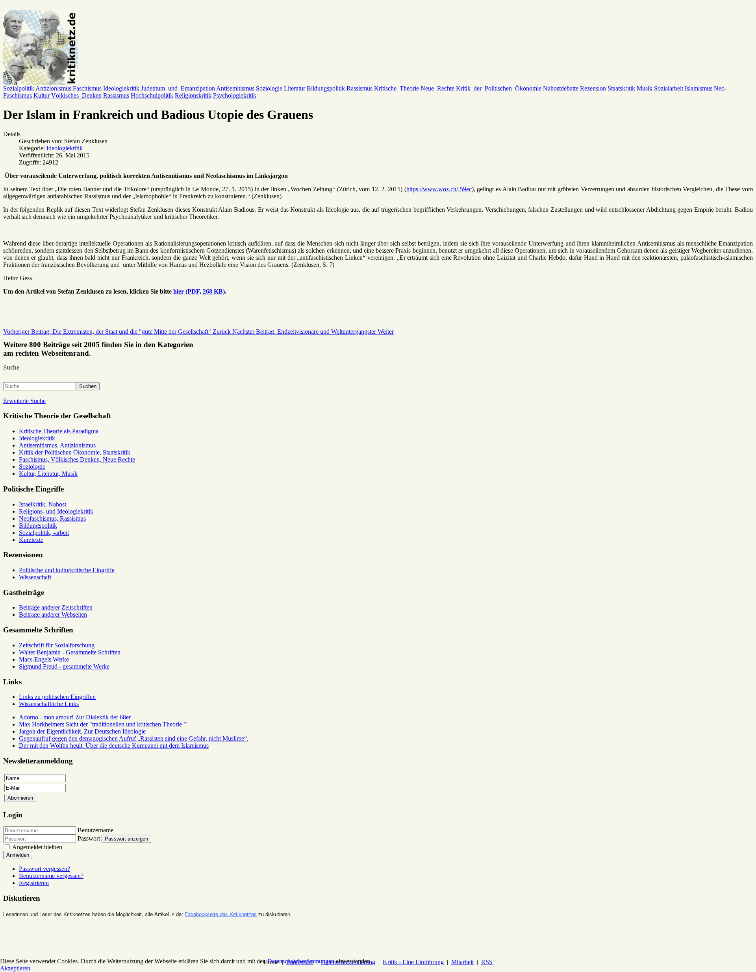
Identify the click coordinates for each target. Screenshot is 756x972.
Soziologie (269, 88)
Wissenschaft (35, 577)
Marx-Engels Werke (44, 659)
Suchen (87, 386)
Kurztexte (31, 539)
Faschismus (87, 88)
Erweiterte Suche (24, 400)
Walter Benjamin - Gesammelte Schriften (69, 652)
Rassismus (359, 88)
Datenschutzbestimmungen (300, 961)
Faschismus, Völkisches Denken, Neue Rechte (77, 459)
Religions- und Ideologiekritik (56, 511)
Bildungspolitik (326, 88)
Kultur (41, 95)
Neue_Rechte (437, 88)
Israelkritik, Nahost (42, 504)
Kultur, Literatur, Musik (48, 473)
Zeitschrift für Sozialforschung (56, 645)
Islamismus (698, 88)
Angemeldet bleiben (37, 847)
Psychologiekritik (234, 95)
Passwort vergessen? (44, 868)
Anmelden (17, 855)
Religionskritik (193, 95)
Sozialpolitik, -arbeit (44, 532)
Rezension (593, 88)
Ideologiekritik (121, 88)
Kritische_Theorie (396, 88)
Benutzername (95, 830)
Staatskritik (621, 88)
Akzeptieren (15, 968)
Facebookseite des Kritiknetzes (221, 914)
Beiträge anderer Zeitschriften (56, 607)
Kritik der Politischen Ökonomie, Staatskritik (74, 452)
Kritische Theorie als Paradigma (58, 431)
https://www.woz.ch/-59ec (439, 189)
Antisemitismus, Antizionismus (57, 445)
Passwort (89, 838)
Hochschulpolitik (152, 95)
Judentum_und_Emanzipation (178, 88)
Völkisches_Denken (76, 95)
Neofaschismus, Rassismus (52, 518)
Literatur (294, 88)
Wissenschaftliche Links (49, 703)
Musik (644, 88)
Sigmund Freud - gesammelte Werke (64, 666)
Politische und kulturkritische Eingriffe (67, 570)
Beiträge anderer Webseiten (53, 614)
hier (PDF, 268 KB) (199, 291)
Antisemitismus (235, 88)
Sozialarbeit (668, 88)
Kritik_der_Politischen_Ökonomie (498, 88)
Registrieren (34, 883)
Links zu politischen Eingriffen (57, 696)
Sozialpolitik (18, 88)
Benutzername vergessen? (51, 875)
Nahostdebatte (560, 88)
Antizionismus (53, 88)
